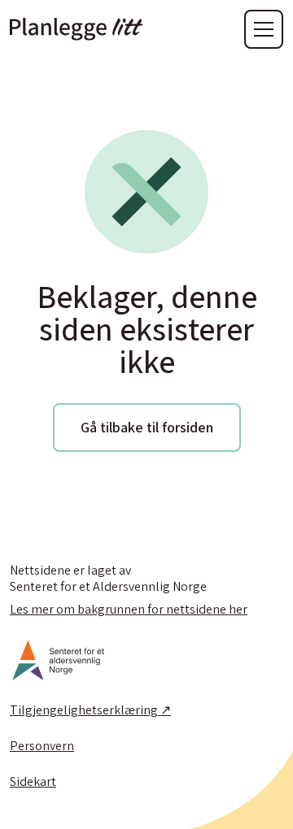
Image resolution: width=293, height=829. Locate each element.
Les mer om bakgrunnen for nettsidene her (128, 609)
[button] (263, 29)
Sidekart (33, 782)
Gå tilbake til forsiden (147, 427)
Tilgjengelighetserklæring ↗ (90, 710)
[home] (76, 29)
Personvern (42, 746)
